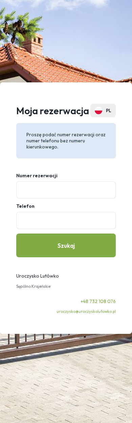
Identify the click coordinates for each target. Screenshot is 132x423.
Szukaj (66, 245)
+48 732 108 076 (98, 301)
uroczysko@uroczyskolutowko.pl (86, 311)
